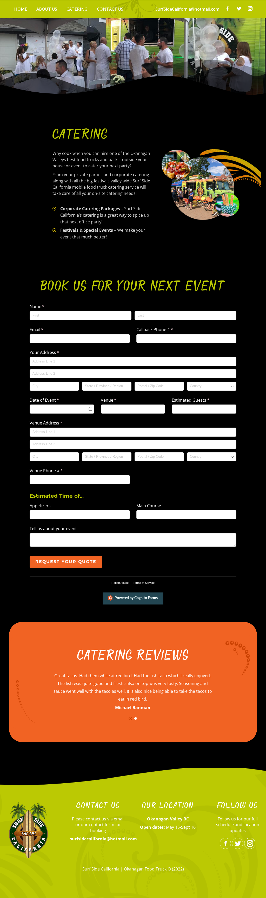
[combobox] (211, 386)
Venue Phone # (54, 471)
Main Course (148, 506)
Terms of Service (144, 582)
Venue (117, 400)
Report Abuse (120, 582)
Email (45, 329)
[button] (130, 718)
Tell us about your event (53, 528)
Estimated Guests (199, 400)
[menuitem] (20, 9)
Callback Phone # (163, 329)
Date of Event (53, 400)
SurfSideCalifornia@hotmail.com (187, 9)
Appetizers (40, 506)
